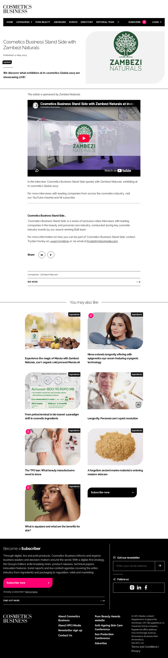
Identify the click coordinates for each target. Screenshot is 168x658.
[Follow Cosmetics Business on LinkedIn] (139, 588)
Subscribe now (100, 492)
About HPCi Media (69, 625)
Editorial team (105, 22)
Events (73, 22)
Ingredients (7, 62)
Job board (60, 22)
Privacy (135, 651)
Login (155, 22)
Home (10, 22)
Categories (23, 22)
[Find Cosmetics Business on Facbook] (145, 588)
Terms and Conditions (144, 646)
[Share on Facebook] (50, 254)
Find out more (11, 600)
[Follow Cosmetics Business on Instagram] (132, 588)
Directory (87, 22)
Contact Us (65, 635)
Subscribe (134, 22)
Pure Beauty (42, 22)
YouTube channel (42, 197)
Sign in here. (31, 592)
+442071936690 (59, 241)
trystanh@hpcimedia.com (102, 241)
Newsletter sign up (70, 630)
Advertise (101, 643)
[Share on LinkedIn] (41, 254)
